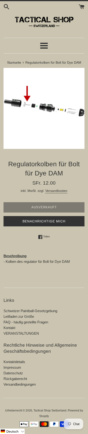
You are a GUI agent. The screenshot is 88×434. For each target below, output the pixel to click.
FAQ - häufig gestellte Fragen (26, 322)
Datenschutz (13, 373)
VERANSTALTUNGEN (21, 333)
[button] (12, 431)
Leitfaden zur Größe (19, 316)
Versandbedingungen (20, 384)
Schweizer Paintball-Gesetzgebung (30, 311)
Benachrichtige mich (44, 221)
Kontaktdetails (14, 362)
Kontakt (9, 328)
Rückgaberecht (15, 379)
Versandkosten (56, 191)
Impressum (12, 367)
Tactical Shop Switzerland (50, 410)
